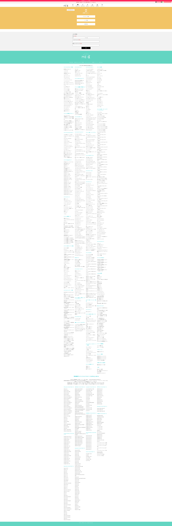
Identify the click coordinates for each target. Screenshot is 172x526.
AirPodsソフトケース (67, 175)
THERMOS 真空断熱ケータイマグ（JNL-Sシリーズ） (102, 260)
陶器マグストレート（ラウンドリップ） (102, 252)
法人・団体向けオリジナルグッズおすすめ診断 (102, 371)
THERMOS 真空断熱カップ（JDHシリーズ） (101, 268)
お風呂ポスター (88, 357)
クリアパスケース (77, 273)
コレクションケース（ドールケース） (91, 225)
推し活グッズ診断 (100, 369)
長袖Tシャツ (66, 211)
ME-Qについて (99, 276)
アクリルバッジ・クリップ (79, 216)
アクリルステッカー (78, 218)
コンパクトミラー (89, 143)
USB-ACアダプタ (66, 356)
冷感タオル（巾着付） (89, 277)
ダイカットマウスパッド (67, 278)
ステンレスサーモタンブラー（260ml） (101, 133)
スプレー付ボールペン (67, 243)
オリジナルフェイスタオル (90, 258)
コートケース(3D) (66, 89)
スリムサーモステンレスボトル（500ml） (102, 170)
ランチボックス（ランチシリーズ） (91, 322)
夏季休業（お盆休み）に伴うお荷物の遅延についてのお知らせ (86, 2)
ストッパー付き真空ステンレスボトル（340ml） (102, 165)
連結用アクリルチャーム (79, 240)
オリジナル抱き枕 (89, 304)
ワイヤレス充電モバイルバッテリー (69, 319)
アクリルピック (77, 196)
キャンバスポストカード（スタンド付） (91, 356)
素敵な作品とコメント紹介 (101, 364)
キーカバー (87, 105)
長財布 (76, 302)
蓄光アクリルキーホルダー (79, 139)
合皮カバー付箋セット (67, 267)
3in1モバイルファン (78, 95)
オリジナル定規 (66, 268)
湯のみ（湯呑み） (100, 216)
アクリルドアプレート (78, 252)
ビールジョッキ (99, 213)
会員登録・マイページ (95, 62)
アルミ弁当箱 (88, 333)
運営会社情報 (71, 62)
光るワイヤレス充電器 (67, 341)
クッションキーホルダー (90, 69)
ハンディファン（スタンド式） (80, 94)
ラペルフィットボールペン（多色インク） (69, 253)
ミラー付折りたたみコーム (90, 94)
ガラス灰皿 (99, 98)
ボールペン (65, 249)
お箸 (86, 325)
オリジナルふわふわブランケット (91, 285)
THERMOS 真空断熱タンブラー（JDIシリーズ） (102, 265)
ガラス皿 (87, 317)
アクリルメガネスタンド (79, 235)
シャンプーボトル (100, 93)
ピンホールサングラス (89, 121)
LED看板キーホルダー (78, 128)
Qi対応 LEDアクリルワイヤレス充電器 (69, 346)
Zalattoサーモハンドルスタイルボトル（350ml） (102, 155)
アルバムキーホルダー (89, 125)
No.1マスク (66, 222)
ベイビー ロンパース (67, 204)
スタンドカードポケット (67, 150)
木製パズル (99, 82)
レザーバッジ (88, 83)
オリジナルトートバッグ (90, 185)
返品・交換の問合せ (100, 323)
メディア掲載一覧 (100, 345)
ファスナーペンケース (89, 208)
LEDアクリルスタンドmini (79, 118)
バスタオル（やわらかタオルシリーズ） (91, 267)
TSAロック (87, 112)
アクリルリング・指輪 (78, 187)
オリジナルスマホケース (93, 379)
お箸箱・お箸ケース (89, 326)
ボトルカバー (99, 225)
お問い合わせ (101, 62)
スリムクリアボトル (100, 210)
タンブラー (99, 221)
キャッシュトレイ (66, 271)
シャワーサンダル (77, 318)
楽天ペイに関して (100, 331)
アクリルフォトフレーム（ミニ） (91, 352)
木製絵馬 (87, 102)
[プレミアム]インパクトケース (68, 82)
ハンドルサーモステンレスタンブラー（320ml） (102, 199)
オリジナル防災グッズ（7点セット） (102, 91)
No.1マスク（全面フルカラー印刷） (69, 224)
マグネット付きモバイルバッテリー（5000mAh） (69, 305)
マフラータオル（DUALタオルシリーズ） (91, 274)
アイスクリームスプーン (90, 330)
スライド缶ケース (100, 102)
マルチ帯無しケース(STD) (68, 127)
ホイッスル (87, 108)
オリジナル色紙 (88, 353)
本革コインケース (77, 306)
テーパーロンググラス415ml (101, 117)
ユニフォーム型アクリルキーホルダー (80, 208)
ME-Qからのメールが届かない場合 (102, 301)
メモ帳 (65, 264)
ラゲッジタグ (77, 295)
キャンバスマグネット (89, 351)
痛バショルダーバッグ (89, 226)
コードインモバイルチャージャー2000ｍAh (69, 330)
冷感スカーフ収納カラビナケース (91, 281)
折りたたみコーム (89, 93)
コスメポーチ (88, 241)
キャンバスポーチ (89, 198)
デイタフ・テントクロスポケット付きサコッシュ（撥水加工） (91, 250)
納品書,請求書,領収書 (100, 296)
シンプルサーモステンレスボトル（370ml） (102, 194)
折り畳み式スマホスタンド (68, 154)
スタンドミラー (88, 142)
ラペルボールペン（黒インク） (69, 250)
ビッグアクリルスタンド (79, 149)
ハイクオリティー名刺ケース (79, 277)
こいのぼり (99, 89)
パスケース (76, 272)
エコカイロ (76, 110)
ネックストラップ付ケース (68, 102)
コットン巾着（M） (89, 205)
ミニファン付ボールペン (79, 106)
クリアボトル (99, 217)
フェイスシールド (66, 236)
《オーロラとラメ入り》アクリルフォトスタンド (80, 172)
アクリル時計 (77, 203)
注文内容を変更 (99, 283)
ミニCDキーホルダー (89, 70)
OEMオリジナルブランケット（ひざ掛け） (91, 289)
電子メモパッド (88, 113)
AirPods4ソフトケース (67, 182)
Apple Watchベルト (67, 163)
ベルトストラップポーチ (90, 209)
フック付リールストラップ (90, 97)
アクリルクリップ (77, 219)
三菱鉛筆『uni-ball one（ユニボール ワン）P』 (69, 257)
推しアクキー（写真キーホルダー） (80, 158)
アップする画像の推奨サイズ (101, 319)
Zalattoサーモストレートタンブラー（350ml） (102, 150)
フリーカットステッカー (79, 73)
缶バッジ (87, 75)
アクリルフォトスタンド (79, 170)
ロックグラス (99, 120)
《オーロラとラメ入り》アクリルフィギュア (80, 144)
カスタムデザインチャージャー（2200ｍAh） (69, 334)
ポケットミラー (88, 134)
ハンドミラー (88, 150)
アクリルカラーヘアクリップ (79, 191)
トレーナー (65, 212)
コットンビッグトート (89, 202)
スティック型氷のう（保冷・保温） (80, 108)
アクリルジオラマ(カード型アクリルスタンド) (80, 244)
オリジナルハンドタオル (90, 260)
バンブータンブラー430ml (101, 125)
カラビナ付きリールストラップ (91, 98)
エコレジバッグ (88, 221)
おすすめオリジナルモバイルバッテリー (69, 293)
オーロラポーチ (88, 197)
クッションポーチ (89, 237)
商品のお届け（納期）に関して (102, 303)
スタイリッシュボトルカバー (101, 232)
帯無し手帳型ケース (67, 124)
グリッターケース (66, 77)
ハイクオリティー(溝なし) (68, 120)
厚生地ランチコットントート (90, 204)
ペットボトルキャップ (100, 229)
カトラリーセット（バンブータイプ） (91, 341)
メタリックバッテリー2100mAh (69, 332)
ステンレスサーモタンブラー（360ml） (101, 135)
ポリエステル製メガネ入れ (90, 238)
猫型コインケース (77, 311)
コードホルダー (88, 109)
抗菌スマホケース (66, 218)
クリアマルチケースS (89, 160)
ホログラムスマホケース (67, 105)
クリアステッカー (77, 74)
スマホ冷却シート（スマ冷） (68, 134)
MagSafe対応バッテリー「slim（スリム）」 (69, 308)
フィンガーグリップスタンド (68, 146)
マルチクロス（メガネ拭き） (90, 257)
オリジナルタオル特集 (89, 254)
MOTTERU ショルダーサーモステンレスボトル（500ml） (102, 180)
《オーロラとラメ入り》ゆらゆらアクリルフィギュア (80, 168)
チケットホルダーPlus (78, 284)
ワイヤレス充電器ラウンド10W (69, 340)
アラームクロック (100, 101)
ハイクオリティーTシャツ (68, 201)
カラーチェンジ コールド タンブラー (102, 184)
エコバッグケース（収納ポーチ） (91, 222)
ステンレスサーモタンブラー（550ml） (101, 145)
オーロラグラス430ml (100, 118)
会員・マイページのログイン (101, 338)
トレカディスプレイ (78, 263)
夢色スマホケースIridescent (68, 97)
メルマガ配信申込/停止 (100, 326)
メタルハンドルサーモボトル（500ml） (101, 175)
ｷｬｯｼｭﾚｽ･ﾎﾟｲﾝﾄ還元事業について (102, 341)
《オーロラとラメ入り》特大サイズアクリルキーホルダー (80, 184)
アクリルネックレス (78, 162)
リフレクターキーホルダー (90, 124)
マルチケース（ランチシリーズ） (91, 320)
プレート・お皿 (88, 316)
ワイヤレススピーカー (89, 78)
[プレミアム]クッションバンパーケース (69, 85)
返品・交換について (100, 299)
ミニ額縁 (87, 349)
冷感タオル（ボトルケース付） (91, 276)
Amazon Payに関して (100, 330)
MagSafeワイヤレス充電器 (68, 344)
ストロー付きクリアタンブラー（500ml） (102, 186)
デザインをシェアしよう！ (101, 322)
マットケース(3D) (66, 90)
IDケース (76, 279)
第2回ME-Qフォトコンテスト (101, 357)
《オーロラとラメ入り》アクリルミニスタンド (80, 180)
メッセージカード (89, 361)
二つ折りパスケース (78, 288)
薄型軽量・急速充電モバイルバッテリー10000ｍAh (69, 325)
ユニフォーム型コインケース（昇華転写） (80, 313)
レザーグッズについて (100, 292)
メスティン (87, 336)
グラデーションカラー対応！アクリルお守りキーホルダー (80, 330)
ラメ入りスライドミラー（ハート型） (91, 138)
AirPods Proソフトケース (68, 179)
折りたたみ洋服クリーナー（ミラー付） (91, 152)
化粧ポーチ (87, 90)
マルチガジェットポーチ (90, 194)
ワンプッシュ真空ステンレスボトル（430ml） (102, 162)
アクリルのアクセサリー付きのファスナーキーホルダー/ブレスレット (80, 238)
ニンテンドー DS (77, 84)
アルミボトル (99, 235)
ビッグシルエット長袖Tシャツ (68, 208)
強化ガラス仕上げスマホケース (69, 94)
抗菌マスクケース (66, 231)
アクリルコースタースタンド (79, 199)
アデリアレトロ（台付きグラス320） (102, 122)
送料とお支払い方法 (100, 327)
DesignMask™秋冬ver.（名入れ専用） (69, 228)
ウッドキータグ (88, 101)
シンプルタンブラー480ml (101, 130)
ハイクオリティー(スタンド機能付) (69, 119)
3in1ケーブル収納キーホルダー (69, 354)
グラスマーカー (77, 195)
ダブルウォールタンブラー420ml (102, 126)
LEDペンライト (77, 121)
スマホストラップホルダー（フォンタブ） (69, 136)
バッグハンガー (88, 116)
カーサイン (99, 74)
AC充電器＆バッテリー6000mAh (69, 317)
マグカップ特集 (99, 255)
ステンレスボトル (100, 224)
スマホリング (66, 139)
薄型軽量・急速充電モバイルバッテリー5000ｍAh (69, 303)
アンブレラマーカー (78, 161)
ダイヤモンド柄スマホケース (68, 101)
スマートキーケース (89, 79)
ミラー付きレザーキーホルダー (91, 135)
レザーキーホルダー (89, 85)
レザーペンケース (89, 89)
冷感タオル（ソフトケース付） (91, 279)
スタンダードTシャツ (67, 200)
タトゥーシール (99, 73)
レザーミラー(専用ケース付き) (91, 147)
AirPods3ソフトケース (67, 187)
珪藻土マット (88, 366)
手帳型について (99, 287)
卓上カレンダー (77, 215)
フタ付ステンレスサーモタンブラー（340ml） (102, 201)
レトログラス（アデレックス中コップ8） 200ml (102, 114)
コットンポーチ (88, 201)
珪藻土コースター (89, 175)
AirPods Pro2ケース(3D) (68, 191)
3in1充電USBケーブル (67, 353)
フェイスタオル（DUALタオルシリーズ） (91, 272)
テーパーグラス (99, 112)
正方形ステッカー (77, 70)
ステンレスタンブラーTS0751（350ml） (102, 196)
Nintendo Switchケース (79, 81)
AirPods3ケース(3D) (67, 186)
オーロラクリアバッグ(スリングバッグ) (91, 214)
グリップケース (66, 108)
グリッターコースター (89, 179)
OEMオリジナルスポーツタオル (91, 294)
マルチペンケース (89, 242)
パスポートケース (77, 292)
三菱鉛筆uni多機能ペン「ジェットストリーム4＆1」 (69, 260)
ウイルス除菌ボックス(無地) (68, 240)
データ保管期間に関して (101, 318)
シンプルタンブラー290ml (101, 129)
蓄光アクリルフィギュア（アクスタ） (80, 148)
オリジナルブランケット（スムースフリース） (91, 284)
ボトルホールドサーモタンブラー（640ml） (102, 206)
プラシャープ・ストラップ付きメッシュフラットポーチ (91, 245)
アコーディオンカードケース (79, 289)
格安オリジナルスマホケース (71, 380)
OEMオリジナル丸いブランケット (91, 293)
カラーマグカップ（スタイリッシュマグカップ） (102, 248)
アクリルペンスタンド (78, 231)
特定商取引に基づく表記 (77, 62)
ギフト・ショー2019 (100, 347)
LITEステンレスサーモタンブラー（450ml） (102, 143)
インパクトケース (66, 81)
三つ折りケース (66, 128)
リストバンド (88, 165)
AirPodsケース (66, 172)
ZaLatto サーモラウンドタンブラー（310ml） (102, 148)
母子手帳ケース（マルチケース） (91, 234)
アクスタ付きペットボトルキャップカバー (80, 176)
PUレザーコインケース (78, 307)
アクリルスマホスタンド (79, 248)
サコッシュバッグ (89, 233)
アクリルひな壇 (77, 262)
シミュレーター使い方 (100, 295)
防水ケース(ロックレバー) (68, 153)
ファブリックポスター (89, 360)
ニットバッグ (88, 186)
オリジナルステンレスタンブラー (80, 328)
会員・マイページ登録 (100, 337)
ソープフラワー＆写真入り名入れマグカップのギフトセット (80, 325)
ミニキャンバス (88, 348)
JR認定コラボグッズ (100, 351)
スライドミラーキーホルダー (90, 139)
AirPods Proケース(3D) (67, 178)
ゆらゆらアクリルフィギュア (79, 165)
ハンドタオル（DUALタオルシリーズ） (91, 269)
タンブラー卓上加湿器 (78, 114)
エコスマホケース (66, 109)
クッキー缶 (99, 81)
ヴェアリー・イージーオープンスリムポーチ (91, 218)
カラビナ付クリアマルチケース (91, 162)
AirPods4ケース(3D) (67, 183)
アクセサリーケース (100, 105)
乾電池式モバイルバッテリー (68, 336)
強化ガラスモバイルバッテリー (69, 294)
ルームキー (76, 211)
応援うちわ (76, 91)
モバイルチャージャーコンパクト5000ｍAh (69, 300)
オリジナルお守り (77, 188)
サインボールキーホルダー (90, 128)
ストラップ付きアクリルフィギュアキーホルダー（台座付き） (80, 230)
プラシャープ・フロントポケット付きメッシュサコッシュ (91, 247)
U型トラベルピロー (89, 307)
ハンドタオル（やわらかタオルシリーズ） (91, 262)
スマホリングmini (66, 141)
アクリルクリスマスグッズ (79, 255)
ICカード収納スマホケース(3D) (69, 93)
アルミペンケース (66, 263)
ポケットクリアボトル (100, 220)
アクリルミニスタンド (78, 178)
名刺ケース (76, 276)
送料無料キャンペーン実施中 (86, 0)
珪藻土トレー (88, 367)
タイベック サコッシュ (89, 189)
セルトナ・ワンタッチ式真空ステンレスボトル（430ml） (102, 189)
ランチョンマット (89, 329)
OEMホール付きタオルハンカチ (91, 297)
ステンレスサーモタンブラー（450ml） (101, 140)
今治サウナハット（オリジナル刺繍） (102, 95)
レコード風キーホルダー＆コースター (91, 74)
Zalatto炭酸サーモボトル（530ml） (101, 191)
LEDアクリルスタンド (78, 124)
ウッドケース (66, 74)
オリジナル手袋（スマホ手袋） (102, 70)
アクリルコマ (77, 226)
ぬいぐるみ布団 (77, 265)
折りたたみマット (89, 311)
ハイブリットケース (67, 78)
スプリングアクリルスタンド (79, 166)
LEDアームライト (77, 125)
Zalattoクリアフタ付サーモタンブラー (102, 160)
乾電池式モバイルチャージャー (69, 337)
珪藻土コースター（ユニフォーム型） (91, 177)
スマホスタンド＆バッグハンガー (91, 117)
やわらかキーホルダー (89, 164)
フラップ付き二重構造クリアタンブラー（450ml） (102, 204)
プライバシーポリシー (88, 62)
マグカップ (99, 243)
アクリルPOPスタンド (78, 227)
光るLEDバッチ (77, 120)
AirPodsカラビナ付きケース (68, 171)
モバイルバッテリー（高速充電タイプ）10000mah (69, 323)
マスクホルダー (66, 232)
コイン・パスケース (78, 310)
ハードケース (66, 70)
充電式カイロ (77, 111)
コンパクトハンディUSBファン (80, 99)
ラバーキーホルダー (89, 86)
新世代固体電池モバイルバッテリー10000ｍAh (69, 328)
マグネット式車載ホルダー (68, 157)
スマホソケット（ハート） (68, 145)
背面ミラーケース (66, 98)
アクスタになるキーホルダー (79, 153)
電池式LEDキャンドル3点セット (80, 129)
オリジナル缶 (99, 78)
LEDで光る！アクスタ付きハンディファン (80, 104)
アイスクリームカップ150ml (90, 332)
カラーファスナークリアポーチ (91, 190)
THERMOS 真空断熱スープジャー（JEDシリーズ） (102, 270)
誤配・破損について (100, 298)
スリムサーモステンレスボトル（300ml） (102, 167)
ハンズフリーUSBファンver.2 (79, 101)
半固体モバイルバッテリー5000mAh (68, 315)
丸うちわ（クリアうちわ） (79, 90)
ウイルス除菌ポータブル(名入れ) (69, 239)
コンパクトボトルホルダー (101, 233)
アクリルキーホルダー (78, 134)
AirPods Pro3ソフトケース (68, 194)
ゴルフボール (99, 85)
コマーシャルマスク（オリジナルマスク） (69, 220)
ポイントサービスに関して (101, 311)
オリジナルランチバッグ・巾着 (91, 229)
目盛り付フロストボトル (101, 212)
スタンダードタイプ (67, 115)
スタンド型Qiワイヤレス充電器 (69, 349)
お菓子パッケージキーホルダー (91, 168)
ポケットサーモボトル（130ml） (102, 178)
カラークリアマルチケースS (90, 161)
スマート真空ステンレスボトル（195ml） (102, 172)
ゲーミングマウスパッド (67, 275)
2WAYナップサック (89, 212)
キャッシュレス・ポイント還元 (102, 333)
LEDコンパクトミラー (78, 122)
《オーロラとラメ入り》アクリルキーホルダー (80, 136)
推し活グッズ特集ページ (79, 259)
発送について (99, 284)
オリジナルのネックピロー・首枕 (91, 305)
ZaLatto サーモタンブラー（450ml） (101, 153)
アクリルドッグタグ (78, 234)
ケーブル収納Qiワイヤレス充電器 (69, 348)
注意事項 (98, 275)
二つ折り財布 (77, 303)
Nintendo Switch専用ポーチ (79, 80)
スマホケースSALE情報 (100, 360)
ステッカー (76, 69)
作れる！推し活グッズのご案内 (80, 266)
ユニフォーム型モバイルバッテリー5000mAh (69, 310)
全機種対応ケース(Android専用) (69, 116)
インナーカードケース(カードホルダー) (80, 281)
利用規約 (83, 62)
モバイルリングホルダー (67, 138)
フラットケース (88, 193)
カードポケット (66, 149)
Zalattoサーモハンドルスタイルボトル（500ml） (102, 158)
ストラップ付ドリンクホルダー (102, 228)
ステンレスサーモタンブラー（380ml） (101, 138)
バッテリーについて (100, 291)
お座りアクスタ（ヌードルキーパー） (80, 155)
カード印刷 (65, 286)
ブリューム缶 (99, 106)
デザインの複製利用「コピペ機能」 (102, 316)
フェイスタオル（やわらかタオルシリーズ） (91, 265)
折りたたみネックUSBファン (79, 102)
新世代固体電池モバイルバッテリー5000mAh (69, 313)
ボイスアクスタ (77, 140)
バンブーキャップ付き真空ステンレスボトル (102, 237)
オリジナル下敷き (66, 282)
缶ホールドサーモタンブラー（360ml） (101, 209)
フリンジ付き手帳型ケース (68, 123)
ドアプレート (66, 272)
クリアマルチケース (89, 158)
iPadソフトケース (66, 167)
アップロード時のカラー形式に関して (102, 280)
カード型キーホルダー (89, 127)
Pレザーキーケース (89, 82)
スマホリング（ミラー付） (68, 142)
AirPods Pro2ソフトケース (68, 190)
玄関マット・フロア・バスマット (69, 287)
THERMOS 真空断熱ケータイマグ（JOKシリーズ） (102, 263)
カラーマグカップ (100, 246)
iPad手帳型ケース (66, 168)
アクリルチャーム (77, 223)
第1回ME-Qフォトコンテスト (101, 356)
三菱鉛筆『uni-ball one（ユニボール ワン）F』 (69, 255)
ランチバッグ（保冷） (89, 230)
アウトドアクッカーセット (90, 337)
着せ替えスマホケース (67, 69)
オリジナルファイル (67, 283)
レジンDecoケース (67, 86)
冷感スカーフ (88, 280)
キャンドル (99, 77)
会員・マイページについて (101, 334)
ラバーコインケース (78, 300)
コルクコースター (89, 172)
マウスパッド (66, 274)
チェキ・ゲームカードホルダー (80, 285)
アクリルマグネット (78, 222)
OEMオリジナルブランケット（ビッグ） (91, 291)
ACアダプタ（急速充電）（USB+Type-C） (68, 351)
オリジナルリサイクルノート (68, 279)
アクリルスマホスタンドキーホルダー (80, 152)
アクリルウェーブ (77, 192)
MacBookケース (66, 164)
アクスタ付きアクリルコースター (80, 200)
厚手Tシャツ (66, 205)
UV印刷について (99, 288)
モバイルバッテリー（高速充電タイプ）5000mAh (69, 298)
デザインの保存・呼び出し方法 (102, 314)
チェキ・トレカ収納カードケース (80, 293)
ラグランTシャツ (66, 209)
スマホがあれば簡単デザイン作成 (102, 310)
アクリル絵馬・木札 (78, 206)
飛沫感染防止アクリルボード (68, 235)
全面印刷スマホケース (67, 73)
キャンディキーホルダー (79, 212)
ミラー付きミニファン (78, 98)
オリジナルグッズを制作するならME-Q (102, 308)
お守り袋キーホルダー (89, 157)
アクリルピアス (77, 245)
